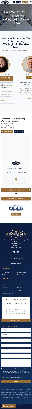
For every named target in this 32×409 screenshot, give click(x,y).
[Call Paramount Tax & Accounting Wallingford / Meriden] (14, 2)
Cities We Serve (5, 287)
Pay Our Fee (20, 290)
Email (3, 339)
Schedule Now (19, 131)
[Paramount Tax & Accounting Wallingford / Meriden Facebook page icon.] (14, 252)
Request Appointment (16, 199)
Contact (19, 2)
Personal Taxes (5, 272)
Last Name (4, 334)
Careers (19, 285)
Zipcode (3, 355)
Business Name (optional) (7, 350)
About (2, 282)
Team (18, 282)
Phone (3, 344)
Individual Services (6, 275)
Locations (3, 285)
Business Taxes (21, 272)
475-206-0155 (8, 131)
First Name (4, 329)
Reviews (19, 287)
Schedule (25, 2)
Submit (16, 381)
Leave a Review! (16, 264)
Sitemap (25, 406)
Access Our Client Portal (7, 293)
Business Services (22, 275)
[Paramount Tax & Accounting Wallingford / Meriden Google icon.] (18, 252)
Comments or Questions (7, 360)
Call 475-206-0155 (16, 258)
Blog (2, 290)
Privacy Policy (19, 406)
